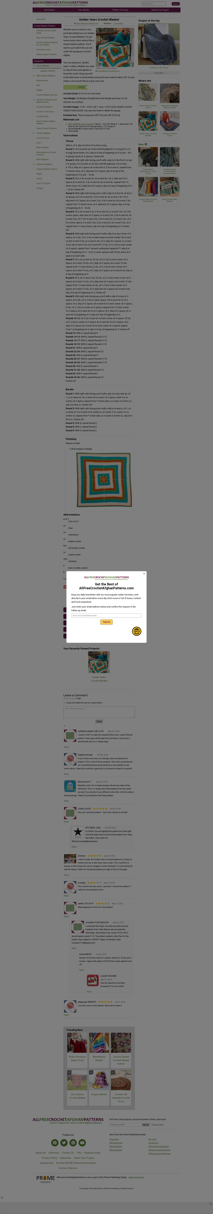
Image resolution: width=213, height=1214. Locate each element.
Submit (106, 622)
